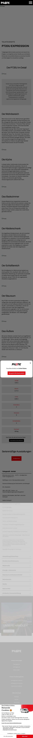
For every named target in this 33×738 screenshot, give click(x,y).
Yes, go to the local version (17, 373)
